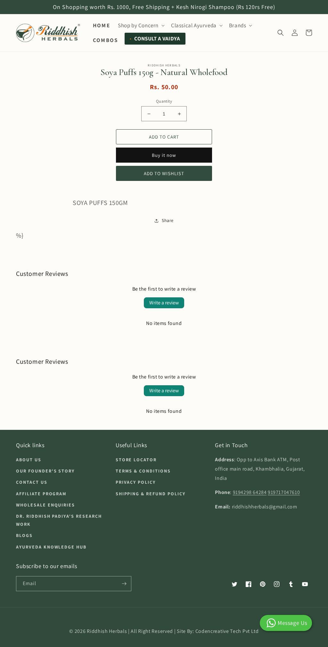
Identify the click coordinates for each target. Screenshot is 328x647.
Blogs (24, 535)
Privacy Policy (136, 482)
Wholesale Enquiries (45, 505)
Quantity (164, 101)
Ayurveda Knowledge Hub (51, 547)
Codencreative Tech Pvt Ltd (227, 631)
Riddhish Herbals (107, 631)
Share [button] (168, 220)
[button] (140, 25)
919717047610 (284, 492)
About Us (28, 460)
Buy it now (164, 155)
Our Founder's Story (45, 471)
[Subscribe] (124, 583)
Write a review (164, 302)
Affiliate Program (41, 494)
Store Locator (136, 460)
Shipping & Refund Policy (150, 494)
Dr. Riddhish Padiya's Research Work (59, 520)
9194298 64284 (250, 492)
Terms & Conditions (143, 471)
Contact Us (31, 482)
